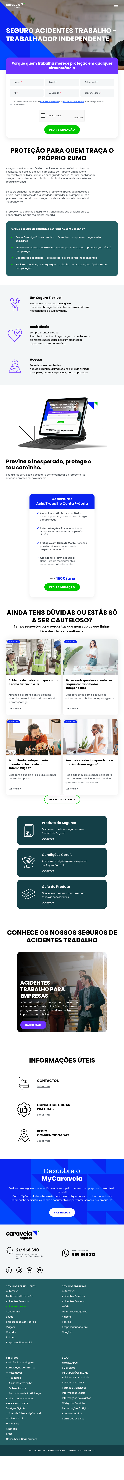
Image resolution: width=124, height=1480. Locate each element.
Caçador (11, 1332)
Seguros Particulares (21, 1286)
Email (53, 82)
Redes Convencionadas (20, 1398)
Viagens (10, 1327)
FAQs (9, 1434)
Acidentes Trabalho (17, 1306)
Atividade (55, 93)
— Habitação (13, 1378)
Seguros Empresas (74, 1286)
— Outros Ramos (16, 1388)
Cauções (67, 1332)
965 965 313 (83, 1254)
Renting (66, 1322)
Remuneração (93, 93)
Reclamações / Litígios (75, 1408)
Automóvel (12, 1291)
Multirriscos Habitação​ (19, 1296)
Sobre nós (68, 1368)
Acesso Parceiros (72, 1413)
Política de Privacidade (75, 1377)
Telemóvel (91, 82)
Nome (18, 82)
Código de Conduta (73, 1403)
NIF (16, 93)
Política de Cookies (73, 1382)
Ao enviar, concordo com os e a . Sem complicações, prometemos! (59, 103)
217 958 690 (27, 1250)
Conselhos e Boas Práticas (21, 1439)
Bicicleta (11, 1337)
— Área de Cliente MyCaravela (24, 1413)
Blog (65, 1358)
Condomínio (13, 1311)
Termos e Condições (74, 1387)
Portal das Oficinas (73, 1418)
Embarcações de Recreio (21, 1322)
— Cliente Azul (14, 1418)
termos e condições (49, 101)
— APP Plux (12, 1423)
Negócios (13, 642)
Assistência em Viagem (20, 1362)
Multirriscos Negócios (74, 1311)
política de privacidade (73, 101)
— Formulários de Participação (24, 1393)
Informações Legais (73, 1393)
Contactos (70, 1363)
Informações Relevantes (76, 1398)
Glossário (11, 1429)
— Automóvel (14, 1373)
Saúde (9, 1316)
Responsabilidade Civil (19, 1342)
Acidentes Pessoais (17, 1301)
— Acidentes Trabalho (19, 1383)
